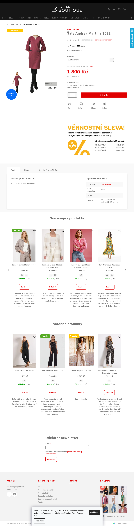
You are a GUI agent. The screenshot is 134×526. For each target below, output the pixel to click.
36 (22, 275)
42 (24, 381)
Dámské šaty (106, 184)
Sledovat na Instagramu (115, 516)
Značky (40, 502)
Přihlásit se (51, 459)
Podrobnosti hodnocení (103, 40)
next (125, 270)
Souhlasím (94, 512)
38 (107, 275)
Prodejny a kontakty (46, 490)
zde (35, 515)
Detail (23, 287)
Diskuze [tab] (27, 170)
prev (8, 270)
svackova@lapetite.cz (15, 487)
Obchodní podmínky (45, 496)
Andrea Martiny (73, 29)
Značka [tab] (48, 170)
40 (27, 275)
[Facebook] (9, 494)
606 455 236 (12, 489)
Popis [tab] (13, 170)
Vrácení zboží (43, 493)
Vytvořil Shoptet (121, 523)
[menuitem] (3, 18)
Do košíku (105, 95)
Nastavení (40, 521)
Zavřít (79, 129)
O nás (40, 487)
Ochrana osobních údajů (47, 499)
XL (81, 381)
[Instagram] (14, 494)
